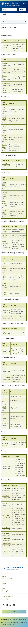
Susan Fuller (5, 515)
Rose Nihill (5, 45)
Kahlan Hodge (6, 310)
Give (14, 611)
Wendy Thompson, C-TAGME (6, 243)
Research (4, 583)
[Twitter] (7, 605)
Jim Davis (4, 503)
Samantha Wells (6, 544)
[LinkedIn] (14, 605)
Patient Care (5, 586)
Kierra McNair (6, 377)
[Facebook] (3, 605)
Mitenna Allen (6, 350)
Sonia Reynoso (6, 83)
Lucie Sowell (5, 423)
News (3, 588)
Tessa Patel (5, 235)
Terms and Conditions (7, 596)
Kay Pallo (4, 276)
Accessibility (5, 599)
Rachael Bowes (6, 488)
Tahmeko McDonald (8, 466)
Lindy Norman (6, 332)
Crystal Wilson (6, 551)
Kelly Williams (6, 317)
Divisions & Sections (7, 578)
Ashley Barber (6, 164)
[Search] (15, 9)
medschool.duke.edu (6, 619)
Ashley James (5, 533)
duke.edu (15, 619)
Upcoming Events (6, 591)
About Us (4, 576)
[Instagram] (10, 605)
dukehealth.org (22, 619)
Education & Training (7, 581)
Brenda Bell (5, 63)
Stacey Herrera (6, 528)
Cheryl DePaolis (6, 230)
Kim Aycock (5, 263)
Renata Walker (6, 538)
